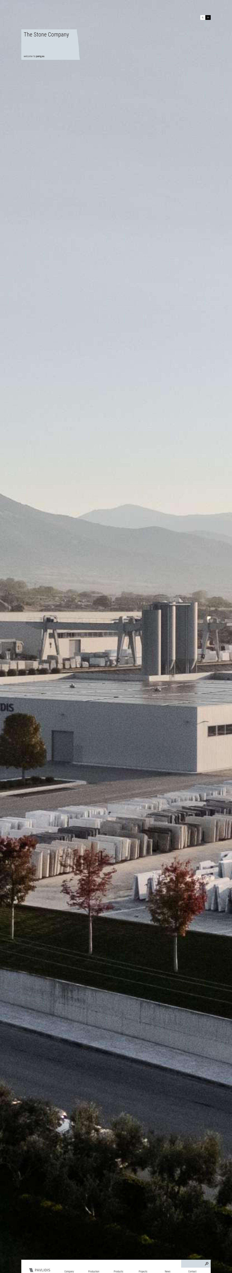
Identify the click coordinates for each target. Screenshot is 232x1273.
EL (203, 17)
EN (208, 17)
